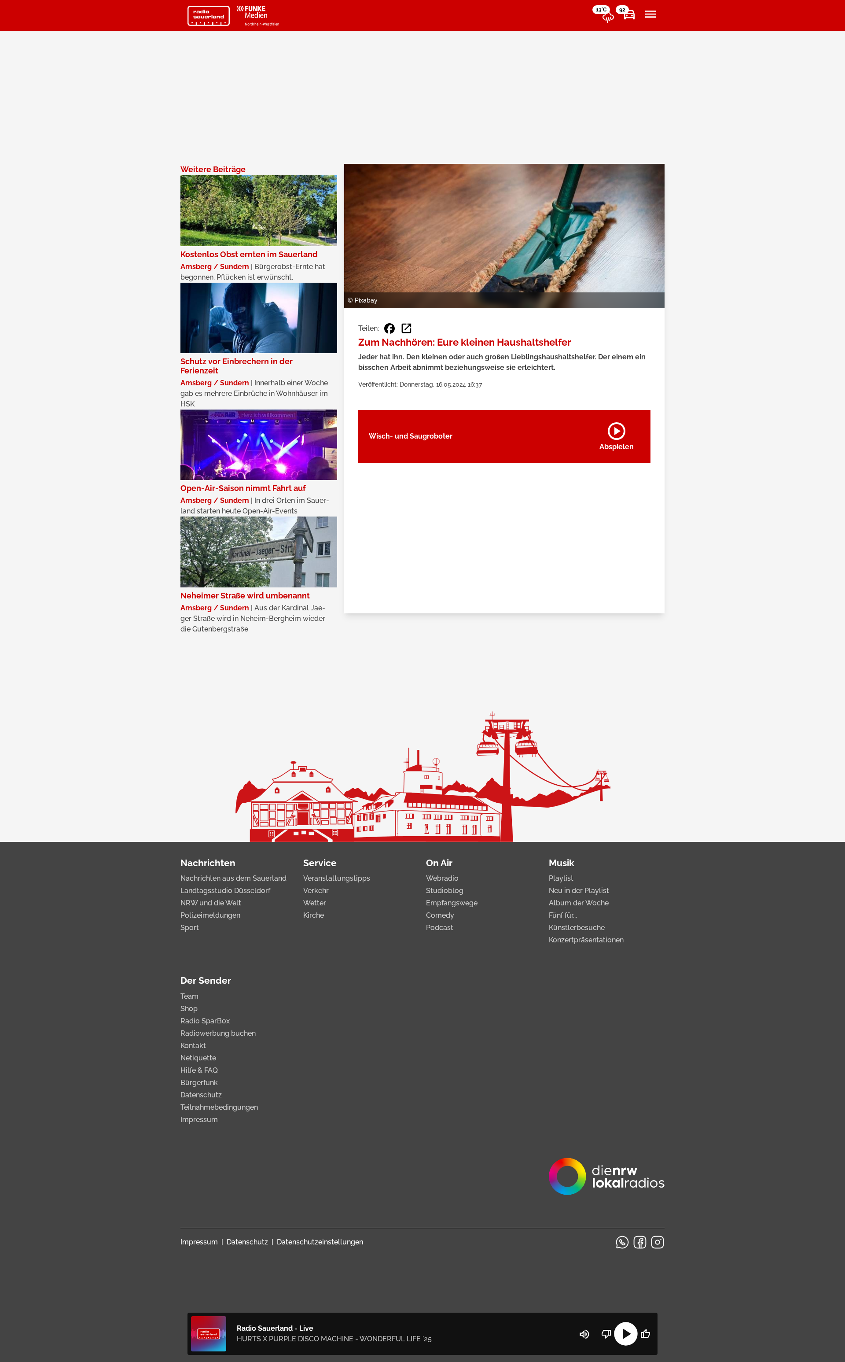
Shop (189, 1008)
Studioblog (444, 890)
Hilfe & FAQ (199, 1070)
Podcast (439, 927)
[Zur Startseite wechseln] (208, 16)
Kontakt (193, 1045)
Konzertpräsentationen (586, 940)
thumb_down (606, 1334)
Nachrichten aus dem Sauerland (233, 878)
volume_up (584, 1334)
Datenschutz (201, 1095)
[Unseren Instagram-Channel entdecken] (657, 1242)
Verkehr (316, 890)
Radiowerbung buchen (218, 1033)
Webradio (442, 878)
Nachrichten (207, 862)
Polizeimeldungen (210, 915)
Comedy (440, 915)
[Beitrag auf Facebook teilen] (389, 328)
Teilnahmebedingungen (219, 1107)
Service (320, 862)
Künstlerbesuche (577, 927)
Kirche (313, 915)
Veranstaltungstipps (336, 878)
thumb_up (645, 1334)
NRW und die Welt (210, 903)
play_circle (626, 1334)
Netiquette (198, 1058)
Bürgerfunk (199, 1082)
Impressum (199, 1119)
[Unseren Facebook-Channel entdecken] (640, 1242)
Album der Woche (579, 903)
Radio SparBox (205, 1021)
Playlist (561, 878)
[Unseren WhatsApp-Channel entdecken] (622, 1242)
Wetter (314, 903)
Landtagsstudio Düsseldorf (225, 890)
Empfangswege (452, 903)
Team (189, 996)
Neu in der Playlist (579, 890)
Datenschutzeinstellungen (320, 1242)
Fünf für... (563, 915)
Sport (189, 927)
